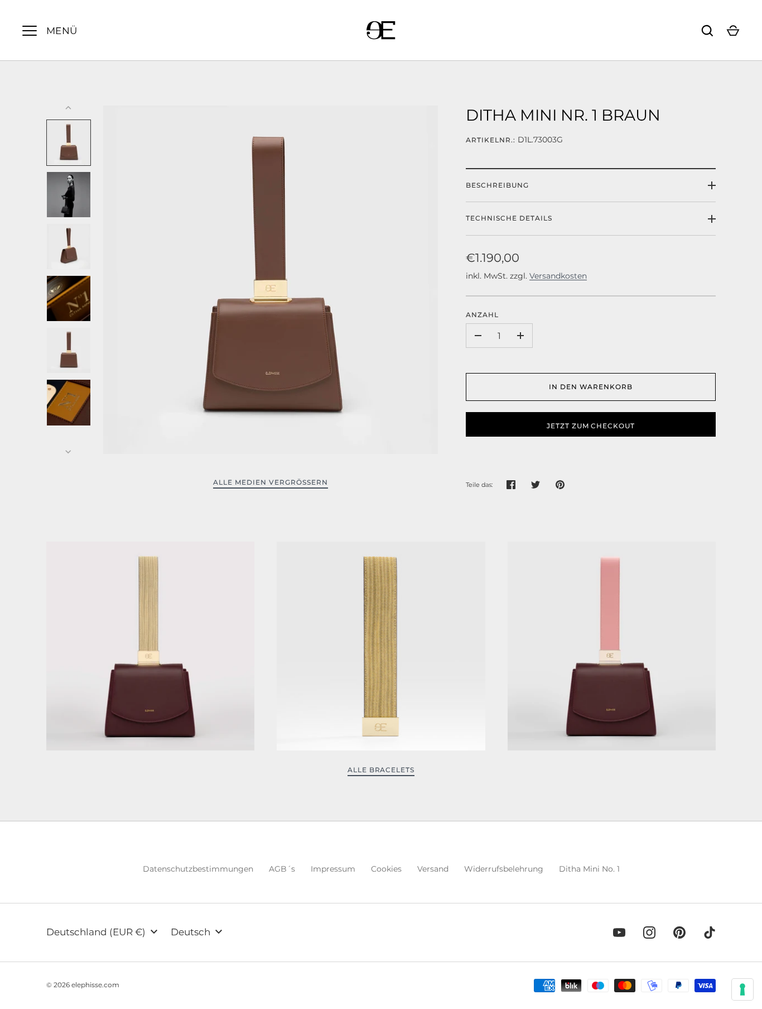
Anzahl (482, 314)
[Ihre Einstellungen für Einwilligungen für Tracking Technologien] (742, 989)
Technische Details (509, 218)
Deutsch (190, 932)
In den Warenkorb (591, 386)
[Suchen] (707, 30)
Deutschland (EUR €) (96, 932)
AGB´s (282, 869)
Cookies (386, 869)
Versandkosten (558, 276)
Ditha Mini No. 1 (589, 869)
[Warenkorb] (733, 30)
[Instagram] (649, 932)
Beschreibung (497, 185)
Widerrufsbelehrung (503, 869)
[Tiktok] (709, 932)
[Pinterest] (679, 932)
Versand (432, 869)
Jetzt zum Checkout (591, 426)
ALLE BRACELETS (381, 770)
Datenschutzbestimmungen (198, 869)
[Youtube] (619, 932)
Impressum (333, 869)
